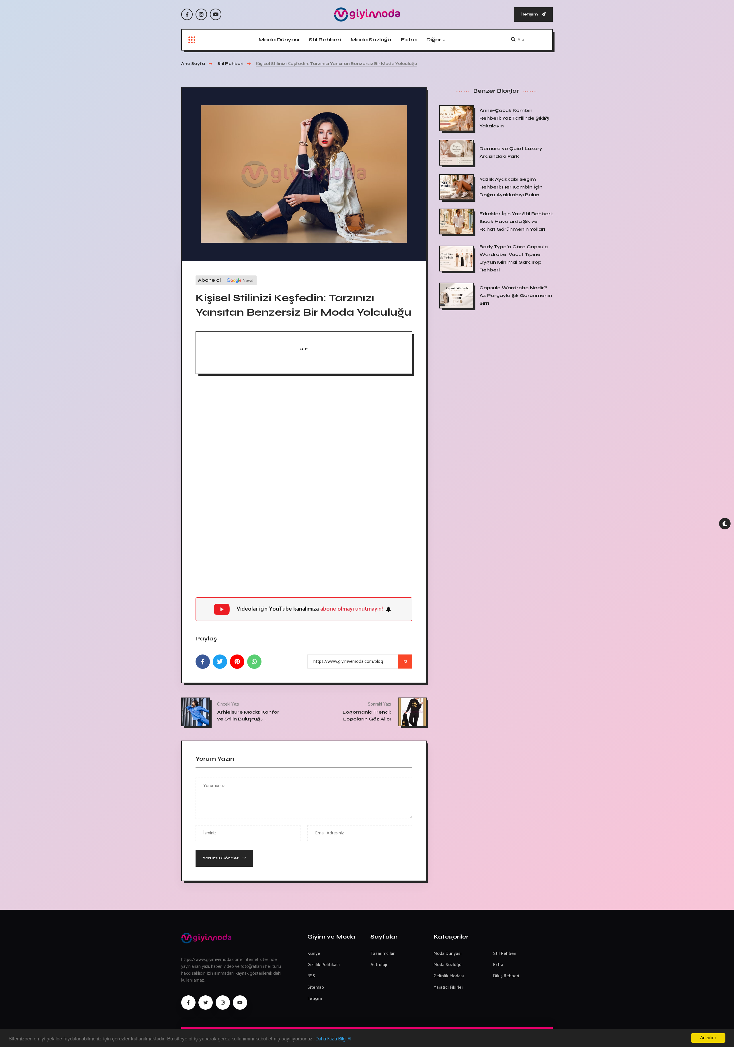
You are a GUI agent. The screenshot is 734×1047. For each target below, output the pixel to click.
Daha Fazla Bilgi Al (333, 1039)
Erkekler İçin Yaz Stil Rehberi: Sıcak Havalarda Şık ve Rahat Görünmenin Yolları (516, 221)
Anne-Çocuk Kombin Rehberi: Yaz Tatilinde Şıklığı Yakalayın (514, 118)
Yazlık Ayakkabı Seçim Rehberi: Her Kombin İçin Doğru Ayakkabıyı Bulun (510, 186)
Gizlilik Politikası (323, 965)
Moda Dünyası (279, 39)
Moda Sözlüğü (371, 39)
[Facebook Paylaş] (203, 661)
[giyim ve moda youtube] (240, 1002)
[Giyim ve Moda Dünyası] (367, 14)
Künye (313, 953)
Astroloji (378, 965)
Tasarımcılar (382, 953)
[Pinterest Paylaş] (237, 661)
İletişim (530, 14)
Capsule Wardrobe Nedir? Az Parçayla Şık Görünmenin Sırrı (515, 295)
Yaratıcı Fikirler (448, 987)
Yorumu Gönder (221, 858)
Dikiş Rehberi (506, 976)
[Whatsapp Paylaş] (254, 661)
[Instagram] (201, 14)
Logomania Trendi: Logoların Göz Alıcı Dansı (367, 718)
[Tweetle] (220, 661)
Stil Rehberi (325, 39)
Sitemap (315, 987)
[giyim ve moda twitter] (205, 1002)
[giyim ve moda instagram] (223, 1002)
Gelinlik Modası (449, 976)
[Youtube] (215, 14)
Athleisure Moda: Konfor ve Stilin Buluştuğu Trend (248, 718)
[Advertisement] (304, 426)
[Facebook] (187, 14)
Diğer (433, 39)
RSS (311, 976)
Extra (409, 39)
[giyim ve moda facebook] (188, 1002)
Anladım (708, 1038)
